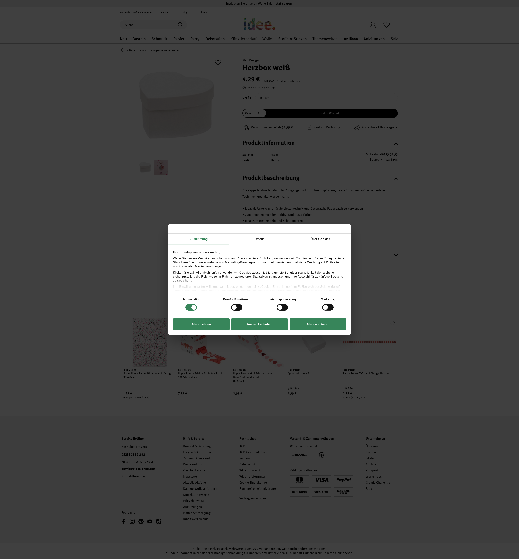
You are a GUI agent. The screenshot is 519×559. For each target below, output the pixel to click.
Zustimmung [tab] (199, 238)
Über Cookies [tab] (320, 238)
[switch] (236, 307)
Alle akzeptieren (318, 324)
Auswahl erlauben (259, 324)
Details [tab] (260, 238)
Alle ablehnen (201, 324)
